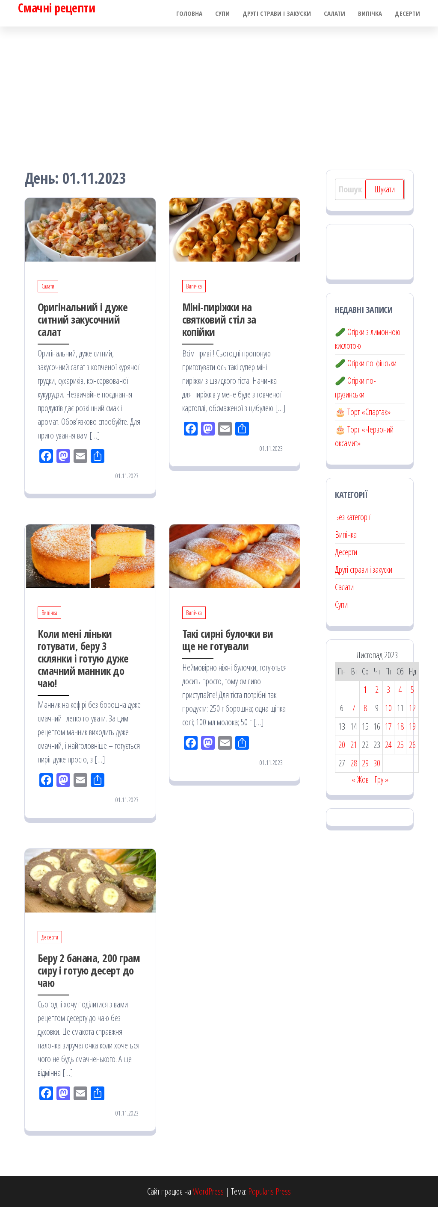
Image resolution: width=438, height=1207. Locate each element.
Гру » (381, 779)
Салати (334, 13)
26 (412, 745)
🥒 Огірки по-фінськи (366, 363)
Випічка (370, 13)
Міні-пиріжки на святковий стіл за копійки (219, 319)
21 (353, 745)
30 (376, 763)
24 (388, 745)
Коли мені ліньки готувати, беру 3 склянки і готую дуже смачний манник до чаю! (83, 658)
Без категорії (352, 517)
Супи (222, 13)
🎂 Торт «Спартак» (363, 412)
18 (400, 726)
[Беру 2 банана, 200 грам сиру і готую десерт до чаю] (90, 880)
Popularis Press (269, 1191)
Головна (189, 13)
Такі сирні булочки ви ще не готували (227, 639)
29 (365, 763)
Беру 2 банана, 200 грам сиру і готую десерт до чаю (89, 970)
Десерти (407, 13)
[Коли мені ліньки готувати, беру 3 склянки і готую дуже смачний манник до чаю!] (90, 555)
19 (412, 726)
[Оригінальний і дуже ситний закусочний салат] (90, 228)
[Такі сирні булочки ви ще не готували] (234, 555)
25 (400, 745)
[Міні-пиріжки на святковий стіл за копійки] (234, 228)
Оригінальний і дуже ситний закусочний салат (82, 319)
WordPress (208, 1191)
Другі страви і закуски (277, 13)
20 (341, 745)
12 (412, 708)
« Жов (360, 779)
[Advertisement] (219, 90)
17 (388, 726)
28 (353, 763)
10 (388, 708)
